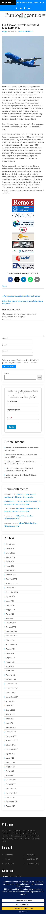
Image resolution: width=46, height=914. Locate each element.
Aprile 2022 (10, 771)
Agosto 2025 (10, 596)
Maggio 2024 (10, 662)
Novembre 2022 (11, 740)
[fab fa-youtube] (29, 8)
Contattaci (9, 854)
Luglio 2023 (10, 706)
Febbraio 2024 (11, 675)
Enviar (11, 427)
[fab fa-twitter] (21, 8)
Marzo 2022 (10, 775)
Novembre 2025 (11, 583)
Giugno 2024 (10, 658)
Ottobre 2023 (10, 692)
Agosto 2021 (10, 806)
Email (4, 345)
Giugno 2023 (10, 710)
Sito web (5, 351)
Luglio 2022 (10, 758)
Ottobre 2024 (10, 640)
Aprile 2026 (10, 562)
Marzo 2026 (10, 566)
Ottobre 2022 (10, 745)
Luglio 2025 (10, 601)
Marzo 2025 (10, 618)
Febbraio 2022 (11, 780)
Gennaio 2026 (11, 575)
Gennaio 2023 (11, 732)
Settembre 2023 (12, 697)
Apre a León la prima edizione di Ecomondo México (21, 296)
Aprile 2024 (10, 666)
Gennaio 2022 (11, 784)
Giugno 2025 (10, 605)
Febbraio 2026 (11, 570)
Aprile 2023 (10, 719)
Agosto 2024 (10, 649)
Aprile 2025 (10, 614)
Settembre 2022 (12, 749)
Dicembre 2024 (11, 631)
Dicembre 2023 (11, 684)
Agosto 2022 (10, 754)
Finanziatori (9, 863)
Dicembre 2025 (11, 579)
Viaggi (4, 31)
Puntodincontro (9, 501)
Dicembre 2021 (11, 788)
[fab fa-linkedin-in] (25, 8)
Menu (44, 15)
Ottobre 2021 (10, 797)
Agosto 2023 (10, 701)
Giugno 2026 (10, 553)
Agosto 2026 (10, 544)
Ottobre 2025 (10, 588)
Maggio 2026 (10, 557)
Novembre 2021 (11, 793)
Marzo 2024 (10, 671)
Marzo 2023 (10, 723)
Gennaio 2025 (11, 627)
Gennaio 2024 (11, 679)
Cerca (6, 373)
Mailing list (30, 854)
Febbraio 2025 (11, 623)
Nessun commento (25, 31)
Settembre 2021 (12, 802)
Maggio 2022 (10, 767)
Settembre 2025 (12, 592)
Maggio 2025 (10, 610)
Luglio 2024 (10, 653)
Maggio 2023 (10, 714)
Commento (6, 320)
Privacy (8, 859)
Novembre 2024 (11, 636)
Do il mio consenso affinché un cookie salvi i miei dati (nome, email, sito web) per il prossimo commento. (20, 361)
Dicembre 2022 (11, 736)
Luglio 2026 (10, 548)
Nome (5, 339)
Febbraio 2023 (11, 727)
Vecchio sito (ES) (33, 863)
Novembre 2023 (11, 688)
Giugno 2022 (10, 762)
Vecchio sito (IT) (32, 859)
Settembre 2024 (12, 644)
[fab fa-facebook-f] (17, 8)
